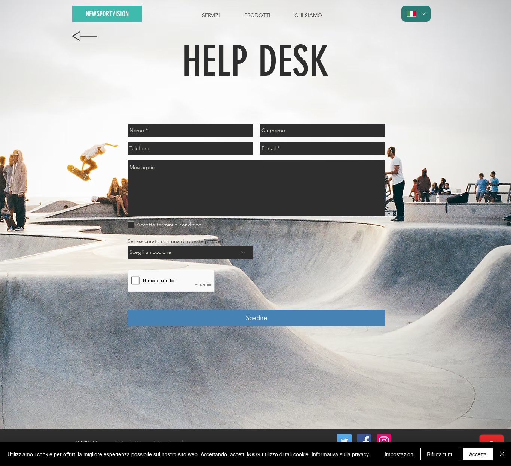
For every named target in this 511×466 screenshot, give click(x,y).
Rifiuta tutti (439, 454)
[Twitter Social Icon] (344, 441)
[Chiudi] (502, 454)
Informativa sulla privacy (340, 454)
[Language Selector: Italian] (416, 14)
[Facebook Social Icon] (364, 441)
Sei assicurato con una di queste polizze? (175, 241)
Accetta (478, 454)
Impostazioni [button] (399, 454)
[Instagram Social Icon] (384, 441)
